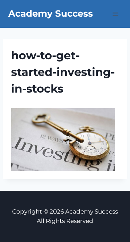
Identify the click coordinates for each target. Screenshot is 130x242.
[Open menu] (115, 13)
